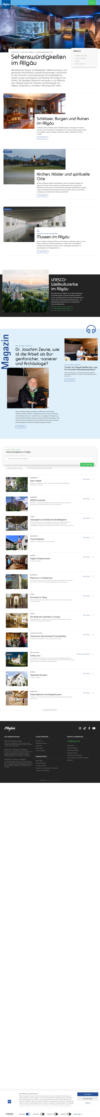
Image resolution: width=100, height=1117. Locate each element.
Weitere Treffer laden (50, 710)
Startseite (15, 52)
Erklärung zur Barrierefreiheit (74, 755)
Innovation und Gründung (42, 770)
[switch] (42, 1114)
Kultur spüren (28, 52)
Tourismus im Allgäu (41, 765)
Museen (78, 61)
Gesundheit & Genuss (41, 743)
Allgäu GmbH (70, 745)
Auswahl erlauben (87, 1098)
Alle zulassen (87, 1094)
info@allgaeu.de (73, 741)
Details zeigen (77, 1114)
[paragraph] (84, 51)
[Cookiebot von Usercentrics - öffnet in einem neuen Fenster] (9, 1114)
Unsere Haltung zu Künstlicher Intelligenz (78, 757)
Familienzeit (39, 746)
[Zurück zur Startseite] (50, 4)
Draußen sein (39, 741)
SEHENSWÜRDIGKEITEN (44, 52)
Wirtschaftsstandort (41, 763)
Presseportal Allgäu (72, 748)
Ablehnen (87, 1103)
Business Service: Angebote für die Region (47, 768)
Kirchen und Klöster (81, 58)
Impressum (70, 760)
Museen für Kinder (80, 64)
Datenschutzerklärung (72, 750)
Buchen (92, 2)
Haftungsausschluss (72, 753)
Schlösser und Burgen (81, 55)
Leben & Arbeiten (40, 750)
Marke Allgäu (39, 760)
